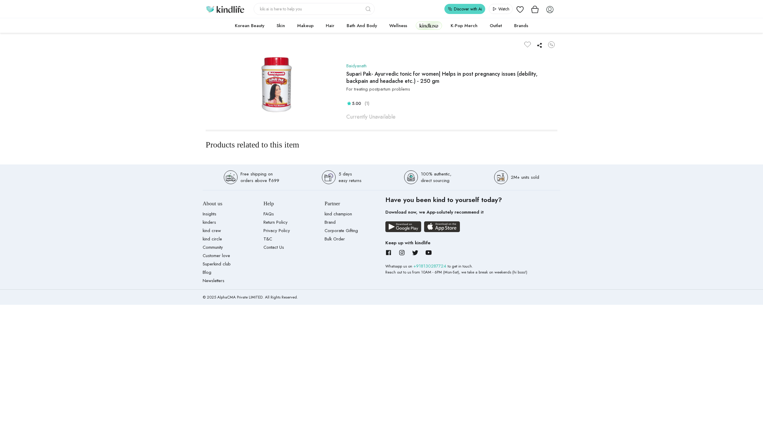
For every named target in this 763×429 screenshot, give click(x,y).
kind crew (212, 230)
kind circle (212, 239)
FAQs (268, 214)
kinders (209, 222)
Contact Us (273, 247)
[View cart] (535, 9)
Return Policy (275, 222)
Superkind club (217, 264)
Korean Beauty (249, 25)
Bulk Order (335, 239)
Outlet (496, 25)
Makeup (305, 25)
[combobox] (314, 9)
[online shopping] (225, 9)
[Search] (369, 9)
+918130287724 (430, 266)
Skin (281, 25)
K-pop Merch (464, 25)
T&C (267, 239)
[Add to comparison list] (551, 45)
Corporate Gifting (341, 230)
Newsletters (213, 280)
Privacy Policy (276, 230)
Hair (330, 25)
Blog (207, 272)
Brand (330, 222)
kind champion (338, 214)
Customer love (216, 255)
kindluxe (429, 25)
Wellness (398, 25)
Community (213, 247)
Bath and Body (362, 25)
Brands (521, 25)
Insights (209, 214)
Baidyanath (356, 66)
